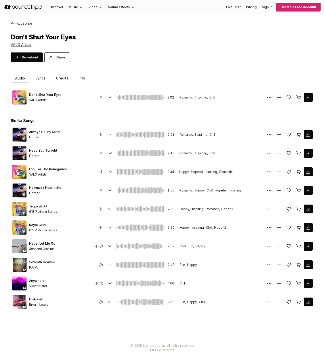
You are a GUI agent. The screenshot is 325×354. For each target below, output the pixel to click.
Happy (200, 246)
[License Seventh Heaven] (298, 264)
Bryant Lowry (38, 304)
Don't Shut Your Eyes (45, 95)
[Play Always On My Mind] (19, 135)
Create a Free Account (298, 7)
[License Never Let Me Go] (298, 246)
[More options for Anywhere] (269, 283)
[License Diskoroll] (298, 302)
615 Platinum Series (43, 211)
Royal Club (37, 225)
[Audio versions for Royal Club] (109, 227)
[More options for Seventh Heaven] (269, 264)
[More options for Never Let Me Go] (269, 246)
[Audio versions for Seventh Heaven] (109, 264)
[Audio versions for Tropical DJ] (109, 209)
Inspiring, (201, 97)
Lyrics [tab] (40, 78)
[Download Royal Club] (308, 227)
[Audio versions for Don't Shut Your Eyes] (110, 97)
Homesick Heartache (45, 188)
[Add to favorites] (288, 97)
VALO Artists (21, 44)
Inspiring (235, 190)
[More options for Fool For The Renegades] (269, 171)
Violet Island (38, 286)
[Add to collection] (279, 97)
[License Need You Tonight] (298, 153)
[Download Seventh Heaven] (308, 264)
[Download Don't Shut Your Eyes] (308, 97)
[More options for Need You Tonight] (269, 153)
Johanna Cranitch (42, 249)
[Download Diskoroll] (308, 302)
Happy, (184, 172)
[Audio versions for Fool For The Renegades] (110, 171)
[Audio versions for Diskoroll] (109, 302)
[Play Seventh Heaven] (19, 265)
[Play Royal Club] (19, 228)
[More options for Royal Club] (269, 227)
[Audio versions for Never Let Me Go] (109, 246)
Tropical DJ (38, 206)
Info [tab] (82, 78)
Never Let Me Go (42, 243)
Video (93, 7)
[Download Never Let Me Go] (308, 246)
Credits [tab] (62, 78)
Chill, (210, 190)
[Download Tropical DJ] (308, 209)
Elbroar (34, 137)
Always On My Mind (44, 132)
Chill (212, 97)
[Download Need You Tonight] (308, 153)
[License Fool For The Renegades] (298, 171)
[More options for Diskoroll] (269, 302)
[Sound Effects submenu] (133, 7)
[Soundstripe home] (23, 7)
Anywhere (37, 280)
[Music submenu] (81, 7)
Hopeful (227, 209)
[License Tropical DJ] (298, 209)
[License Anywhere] (298, 283)
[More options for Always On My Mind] (269, 134)
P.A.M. (33, 267)
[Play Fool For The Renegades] (19, 172)
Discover (56, 7)
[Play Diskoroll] (19, 302)
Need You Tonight (43, 150)
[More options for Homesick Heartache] (269, 190)
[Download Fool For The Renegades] (308, 171)
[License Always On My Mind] (298, 134)
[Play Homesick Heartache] (19, 190)
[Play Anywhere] (19, 283)
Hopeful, (197, 172)
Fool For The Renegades (48, 169)
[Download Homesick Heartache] (308, 190)
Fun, (191, 246)
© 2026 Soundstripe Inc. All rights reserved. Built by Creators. (162, 348)
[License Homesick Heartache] (298, 190)
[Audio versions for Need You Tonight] (110, 153)
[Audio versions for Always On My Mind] (109, 134)
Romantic (226, 172)
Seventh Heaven (42, 262)
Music (73, 7)
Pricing (251, 7)
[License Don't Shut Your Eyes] (298, 97)
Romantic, (187, 97)
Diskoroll (36, 299)
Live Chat (233, 7)
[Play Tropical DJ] (19, 209)
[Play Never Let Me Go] (19, 246)
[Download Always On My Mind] (308, 134)
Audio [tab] (20, 78)
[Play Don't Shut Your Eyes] (19, 97)
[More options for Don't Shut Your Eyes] (269, 97)
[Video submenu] (100, 7)
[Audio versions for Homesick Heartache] (110, 190)
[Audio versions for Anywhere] (110, 283)
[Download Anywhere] (308, 283)
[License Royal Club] (298, 227)
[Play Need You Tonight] (19, 153)
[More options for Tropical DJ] (269, 209)
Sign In (267, 7)
